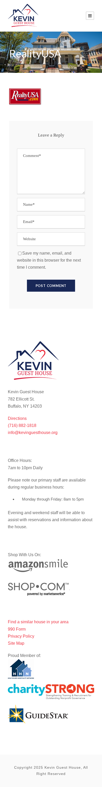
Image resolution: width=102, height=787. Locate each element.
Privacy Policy (21, 636)
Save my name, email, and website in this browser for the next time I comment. (49, 260)
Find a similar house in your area (38, 622)
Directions (17, 418)
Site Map (16, 643)
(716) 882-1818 (22, 425)
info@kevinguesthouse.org (33, 432)
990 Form (17, 629)
